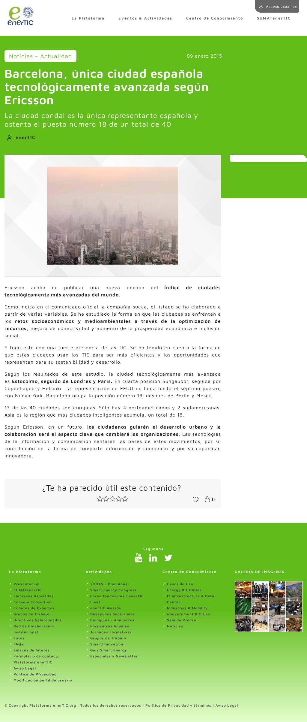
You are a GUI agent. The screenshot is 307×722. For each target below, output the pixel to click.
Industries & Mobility (187, 608)
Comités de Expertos (34, 608)
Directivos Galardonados (37, 620)
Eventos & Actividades (145, 18)
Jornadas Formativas (111, 632)
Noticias (175, 626)
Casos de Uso (180, 584)
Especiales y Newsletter (114, 656)
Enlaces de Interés (31, 650)
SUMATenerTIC (274, 18)
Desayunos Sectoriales (112, 614)
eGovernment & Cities (188, 614)
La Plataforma (88, 18)
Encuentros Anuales (109, 626)
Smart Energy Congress (113, 590)
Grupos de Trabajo (31, 614)
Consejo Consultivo (32, 602)
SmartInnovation (106, 644)
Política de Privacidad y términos (178, 705)
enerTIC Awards (105, 608)
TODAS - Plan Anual (109, 584)
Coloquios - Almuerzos (112, 620)
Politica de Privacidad (35, 674)
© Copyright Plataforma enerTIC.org (40, 705)
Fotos (19, 638)
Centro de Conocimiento (214, 18)
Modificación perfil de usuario (42, 680)
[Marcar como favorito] (195, 499)
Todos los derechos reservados (110, 705)
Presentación (26, 584)
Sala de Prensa (181, 620)
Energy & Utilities (184, 590)
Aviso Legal (24, 668)
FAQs (18, 644)
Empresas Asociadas (33, 596)
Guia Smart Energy (108, 650)
